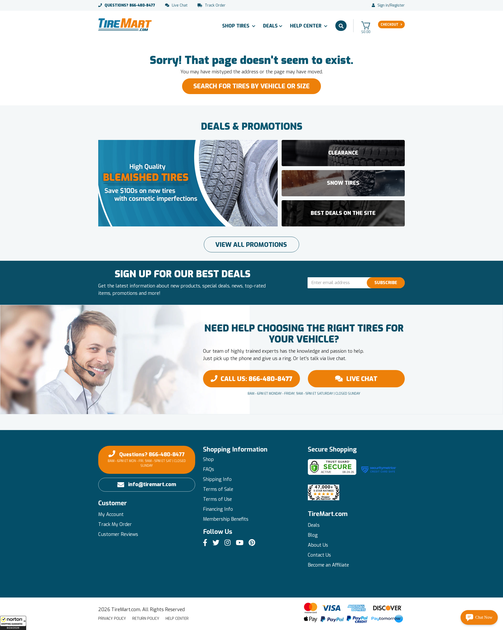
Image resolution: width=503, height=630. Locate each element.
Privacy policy (112, 618)
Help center (177, 618)
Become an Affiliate (328, 565)
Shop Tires (236, 26)
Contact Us (319, 555)
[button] (13, 623)
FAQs (208, 469)
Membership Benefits (225, 519)
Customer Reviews (118, 534)
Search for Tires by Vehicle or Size (251, 86)
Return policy (145, 618)
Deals (270, 26)
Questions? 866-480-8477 (147, 459)
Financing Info (218, 509)
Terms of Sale (218, 489)
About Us (318, 545)
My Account (111, 514)
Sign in (383, 5)
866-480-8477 (130, 5)
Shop (208, 459)
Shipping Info (217, 479)
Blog (313, 535)
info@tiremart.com (152, 484)
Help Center (306, 26)
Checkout (389, 25)
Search (341, 25)
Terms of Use (217, 499)
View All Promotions (251, 245)
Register (397, 5)
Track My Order (115, 524)
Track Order (215, 5)
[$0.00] (365, 25)
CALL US (256, 379)
